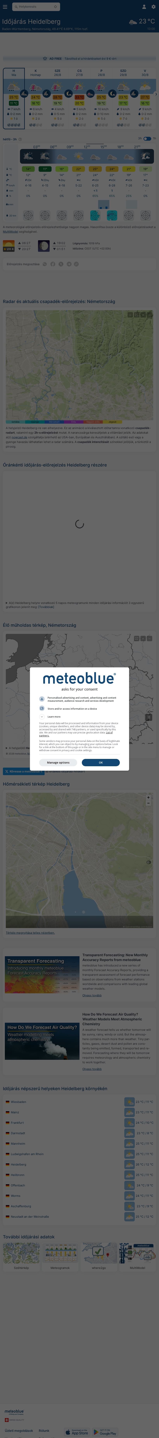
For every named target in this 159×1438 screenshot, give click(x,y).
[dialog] (79, 719)
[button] (79, 716)
